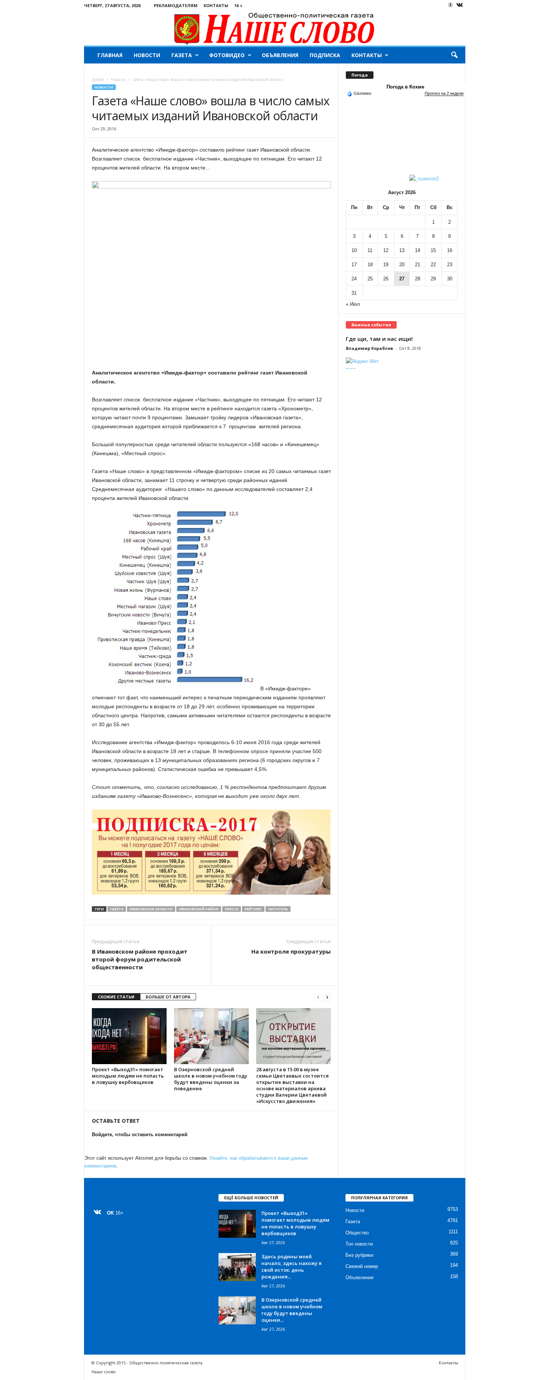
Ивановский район (198, 909)
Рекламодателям (176, 5)
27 (401, 279)
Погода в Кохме (405, 87)
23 (449, 264)
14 (417, 250)
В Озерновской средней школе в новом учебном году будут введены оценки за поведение (210, 1079)
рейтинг (253, 909)
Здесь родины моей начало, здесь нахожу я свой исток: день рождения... (291, 1266)
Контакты (216, 5)
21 (417, 264)
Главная (109, 55)
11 (369, 250)
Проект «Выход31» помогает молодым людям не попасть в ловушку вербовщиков (128, 1075)
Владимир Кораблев (369, 348)
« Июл (353, 304)
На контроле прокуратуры (291, 951)
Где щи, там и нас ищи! (379, 338)
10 (354, 250)
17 (354, 264)
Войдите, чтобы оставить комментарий (139, 1134)
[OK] (450, 5)
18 (370, 264)
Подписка (325, 55)
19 (385, 264)
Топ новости (359, 1244)
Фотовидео (227, 55)
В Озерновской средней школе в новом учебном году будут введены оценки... (291, 1309)
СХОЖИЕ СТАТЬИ (116, 997)
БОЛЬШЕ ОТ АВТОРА (168, 997)
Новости (147, 55)
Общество (357, 1233)
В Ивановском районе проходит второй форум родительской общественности (139, 959)
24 (354, 279)
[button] (454, 55)
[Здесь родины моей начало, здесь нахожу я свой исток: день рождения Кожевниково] (237, 1267)
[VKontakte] (459, 5)
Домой (98, 79)
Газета (181, 55)
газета (116, 909)
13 (401, 250)
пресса (231, 909)
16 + (238, 5)
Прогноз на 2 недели (444, 93)
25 (370, 279)
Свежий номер (361, 1266)
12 (385, 250)
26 (385, 279)
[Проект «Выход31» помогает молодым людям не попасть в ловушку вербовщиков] (129, 1036)
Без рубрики (359, 1255)
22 (433, 264)
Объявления (280, 55)
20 (401, 264)
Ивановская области (151, 909)
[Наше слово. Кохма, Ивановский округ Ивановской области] (274, 28)
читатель (278, 909)
